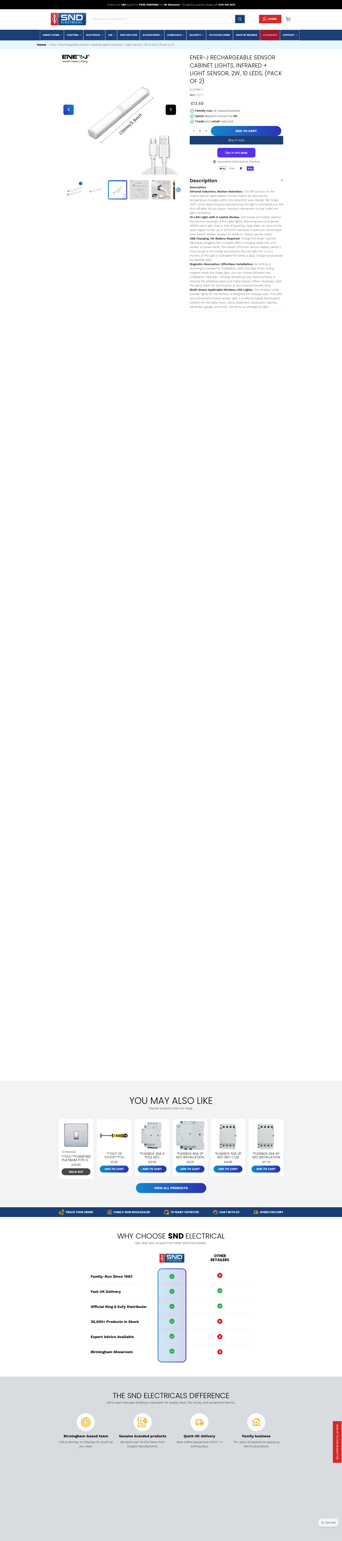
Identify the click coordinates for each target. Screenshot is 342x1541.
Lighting (73, 35)
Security (195, 35)
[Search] (240, 19)
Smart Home (51, 35)
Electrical (93, 35)
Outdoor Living (219, 35)
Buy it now (236, 140)
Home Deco (174, 35)
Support (289, 35)
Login (272, 19)
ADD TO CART (246, 131)
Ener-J (198, 89)
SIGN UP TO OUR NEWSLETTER (337, 1442)
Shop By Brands (246, 35)
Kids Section (128, 35)
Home (41, 44)
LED (110, 35)
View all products (171, 1188)
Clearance (270, 35)
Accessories (151, 35)
